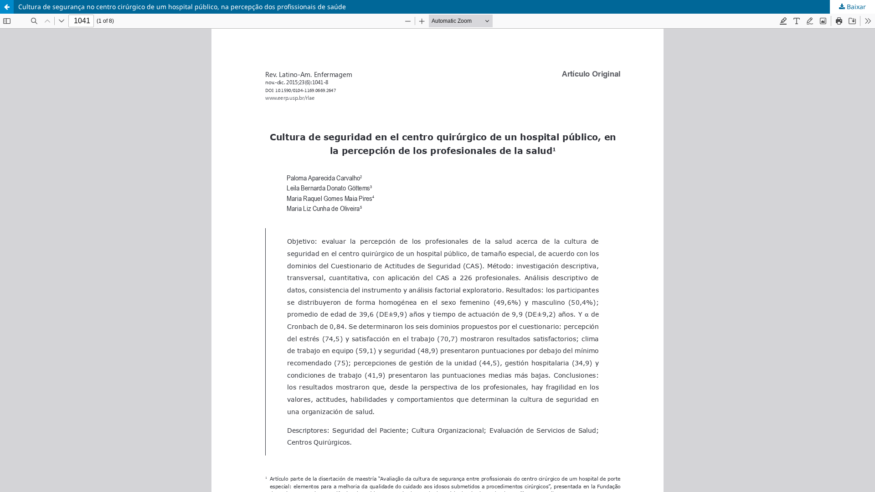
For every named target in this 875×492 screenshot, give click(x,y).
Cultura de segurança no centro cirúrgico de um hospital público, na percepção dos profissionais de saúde (182, 6)
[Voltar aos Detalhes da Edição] (7, 7)
